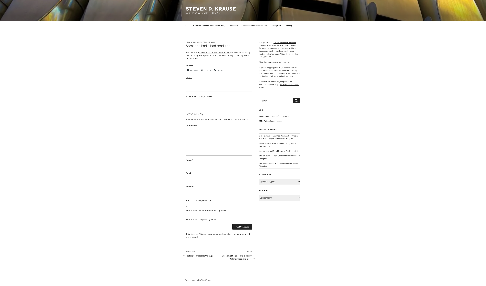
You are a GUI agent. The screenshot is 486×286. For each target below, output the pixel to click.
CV (187, 25)
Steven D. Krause (211, 9)
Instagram (276, 25)
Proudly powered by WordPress (197, 280)
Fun (191, 97)
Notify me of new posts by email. (201, 219)
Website (190, 186)
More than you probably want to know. (274, 62)
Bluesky (289, 25)
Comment (191, 125)
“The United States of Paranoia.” (215, 52)
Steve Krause (208, 42)
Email (189, 173)
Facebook (234, 25)
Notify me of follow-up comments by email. (206, 210)
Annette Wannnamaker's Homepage (274, 116)
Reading (208, 97)
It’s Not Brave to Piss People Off (285, 151)
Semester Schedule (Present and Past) (209, 25)
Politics (198, 97)
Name (189, 160)
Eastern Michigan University (285, 42)
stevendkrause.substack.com (255, 25)
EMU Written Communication (271, 121)
